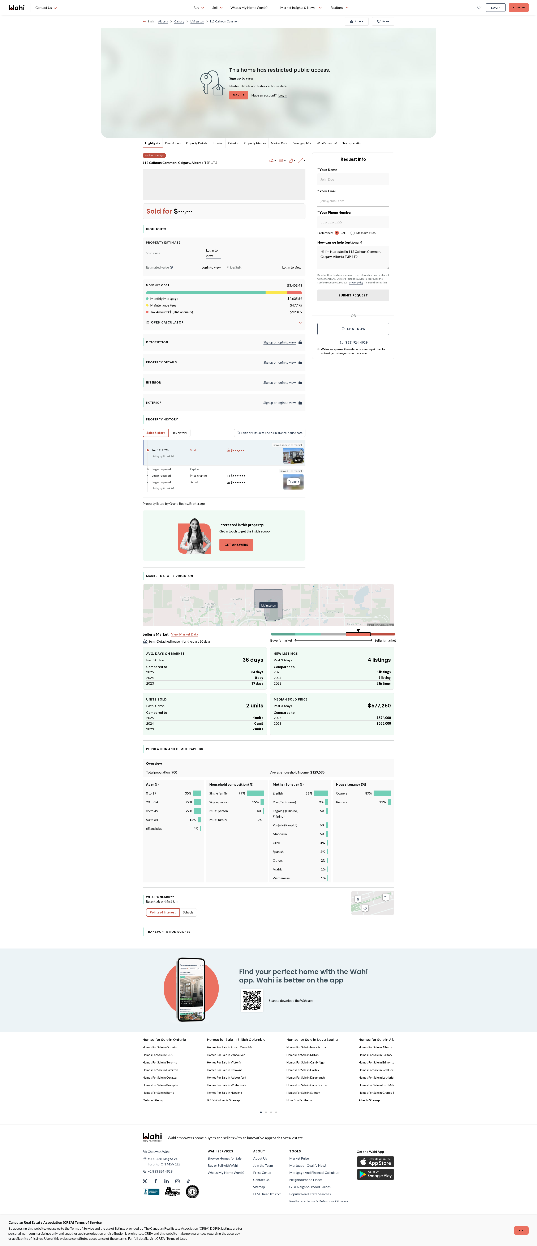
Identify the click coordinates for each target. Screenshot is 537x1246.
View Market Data (184, 634)
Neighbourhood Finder (305, 1180)
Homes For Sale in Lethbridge (378, 1077)
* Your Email (326, 191)
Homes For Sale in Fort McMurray (380, 1085)
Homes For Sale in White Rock (226, 1085)
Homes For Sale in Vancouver (226, 1055)
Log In (282, 95)
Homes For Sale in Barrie (158, 1092)
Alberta (163, 21)
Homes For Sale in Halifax (303, 1070)
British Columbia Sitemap (223, 1100)
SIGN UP (239, 95)
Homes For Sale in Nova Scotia (306, 1047)
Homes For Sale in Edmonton (377, 1062)
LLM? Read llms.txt (267, 1194)
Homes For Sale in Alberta (375, 1047)
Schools (188, 912)
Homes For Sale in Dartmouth (306, 1077)
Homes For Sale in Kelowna (224, 1070)
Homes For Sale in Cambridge (306, 1062)
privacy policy (356, 282)
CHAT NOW (356, 329)
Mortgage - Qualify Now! (307, 1165)
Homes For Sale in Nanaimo (224, 1092)
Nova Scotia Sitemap (300, 1100)
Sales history (155, 432)
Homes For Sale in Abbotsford (226, 1077)
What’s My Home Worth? (226, 1172)
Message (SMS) (366, 233)
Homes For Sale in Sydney (303, 1092)
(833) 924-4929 (356, 342)
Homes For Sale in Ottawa (160, 1077)
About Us (260, 1158)
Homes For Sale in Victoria (224, 1062)
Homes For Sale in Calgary (375, 1055)
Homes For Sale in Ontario (160, 1047)
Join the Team (263, 1165)
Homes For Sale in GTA (158, 1055)
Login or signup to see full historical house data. (272, 432)
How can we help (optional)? (339, 242)
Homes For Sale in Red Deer (377, 1070)
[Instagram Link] (177, 1181)
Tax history (179, 432)
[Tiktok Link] (188, 1181)
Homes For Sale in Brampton (161, 1085)
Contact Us (261, 1180)
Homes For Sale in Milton (303, 1055)
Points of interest (163, 912)
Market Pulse (299, 1158)
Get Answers (236, 545)
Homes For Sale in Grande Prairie (380, 1092)
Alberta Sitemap (369, 1100)
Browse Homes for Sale (224, 1158)
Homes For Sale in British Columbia (229, 1047)
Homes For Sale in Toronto (160, 1062)
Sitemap (259, 1187)
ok (521, 1230)
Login (496, 7)
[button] (171, 267)
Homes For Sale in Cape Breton (307, 1085)
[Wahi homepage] (16, 7)
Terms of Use (175, 1238)
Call (343, 233)
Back (151, 21)
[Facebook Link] (156, 1181)
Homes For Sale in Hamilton (160, 1070)
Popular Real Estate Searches (310, 1194)
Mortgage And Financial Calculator (314, 1172)
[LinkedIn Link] (166, 1181)
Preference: (325, 233)
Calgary (179, 21)
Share (359, 21)
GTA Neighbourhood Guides (310, 1187)
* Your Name (327, 170)
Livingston (197, 21)
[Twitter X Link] (145, 1181)
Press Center (262, 1172)
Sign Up (519, 7)
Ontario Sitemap (153, 1100)
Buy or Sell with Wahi (223, 1165)
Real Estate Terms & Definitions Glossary (318, 1201)
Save (385, 21)
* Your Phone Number (334, 212)
